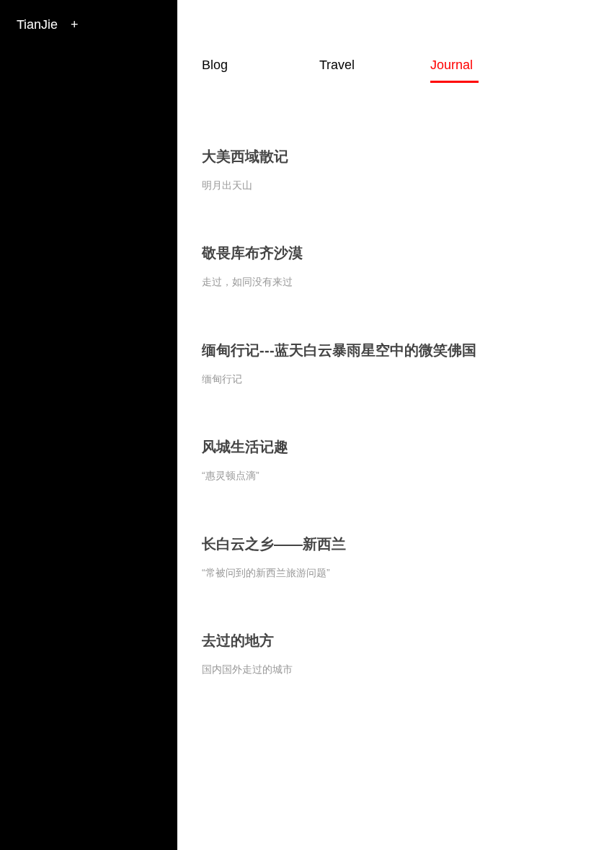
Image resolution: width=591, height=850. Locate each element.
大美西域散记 (245, 156)
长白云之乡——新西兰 (274, 544)
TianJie (37, 24)
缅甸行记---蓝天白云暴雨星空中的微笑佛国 (339, 350)
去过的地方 (238, 640)
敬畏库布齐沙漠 (252, 253)
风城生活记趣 (245, 447)
